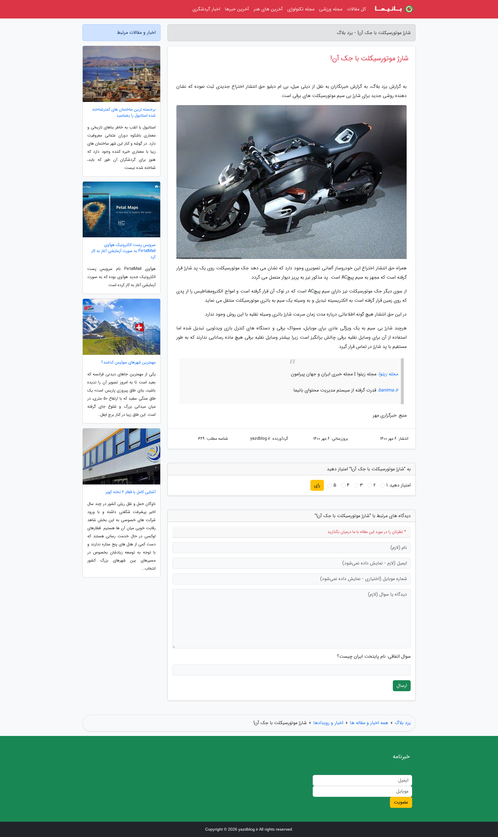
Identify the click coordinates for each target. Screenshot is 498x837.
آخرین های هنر (268, 9)
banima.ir (388, 390)
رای (317, 485)
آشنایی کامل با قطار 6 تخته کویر (130, 492)
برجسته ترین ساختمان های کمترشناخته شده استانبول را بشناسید (124, 113)
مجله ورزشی (330, 9)
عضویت (401, 802)
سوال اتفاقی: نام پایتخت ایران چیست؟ (374, 656)
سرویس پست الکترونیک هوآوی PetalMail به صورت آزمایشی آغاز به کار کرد (123, 251)
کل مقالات (356, 9)
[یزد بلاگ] (394, 9)
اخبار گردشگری (206, 9)
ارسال (402, 685)
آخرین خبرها (237, 9)
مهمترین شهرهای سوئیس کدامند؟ (128, 362)
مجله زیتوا (388, 374)
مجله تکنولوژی (300, 9)
